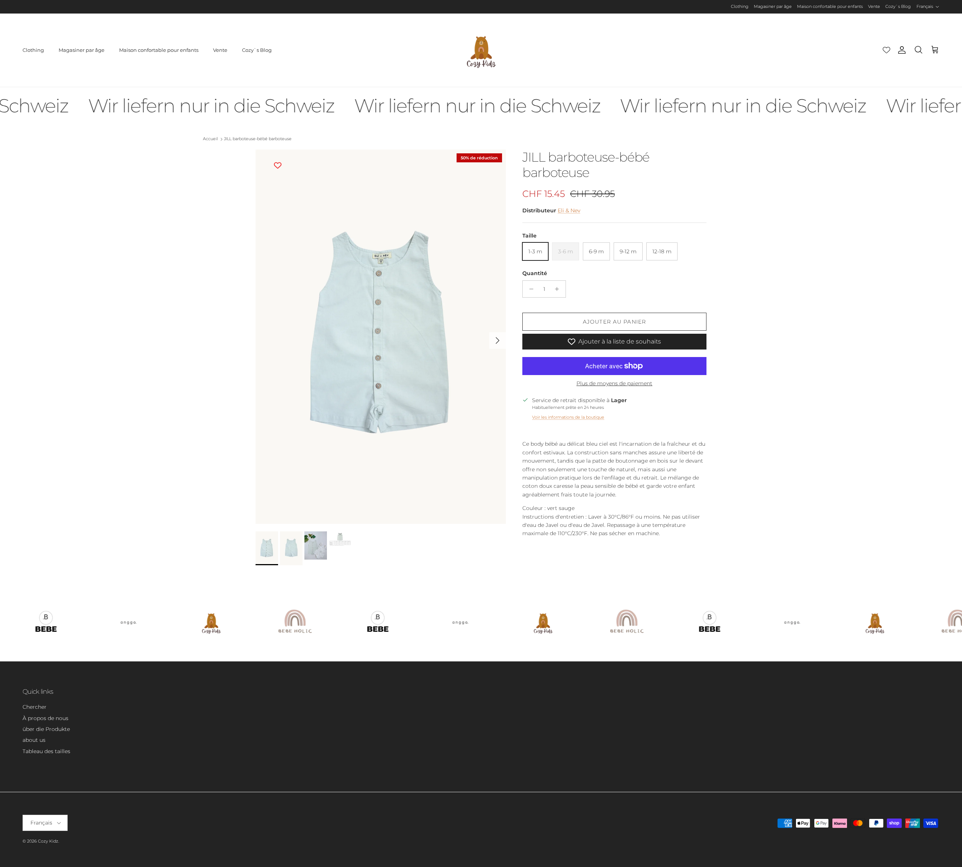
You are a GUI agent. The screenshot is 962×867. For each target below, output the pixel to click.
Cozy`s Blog (898, 6)
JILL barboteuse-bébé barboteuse (258, 139)
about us (34, 740)
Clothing (740, 6)
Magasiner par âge (773, 6)
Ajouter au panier (614, 321)
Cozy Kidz (48, 841)
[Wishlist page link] (886, 50)
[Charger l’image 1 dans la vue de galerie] (381, 337)
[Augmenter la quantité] (559, 289)
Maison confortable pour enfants (830, 6)
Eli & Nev (569, 210)
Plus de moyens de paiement (614, 383)
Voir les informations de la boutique (568, 417)
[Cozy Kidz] (481, 50)
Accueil (210, 139)
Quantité (534, 273)
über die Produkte (46, 729)
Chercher (35, 707)
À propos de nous (45, 718)
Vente (874, 6)
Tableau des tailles (46, 751)
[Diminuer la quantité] (529, 289)
